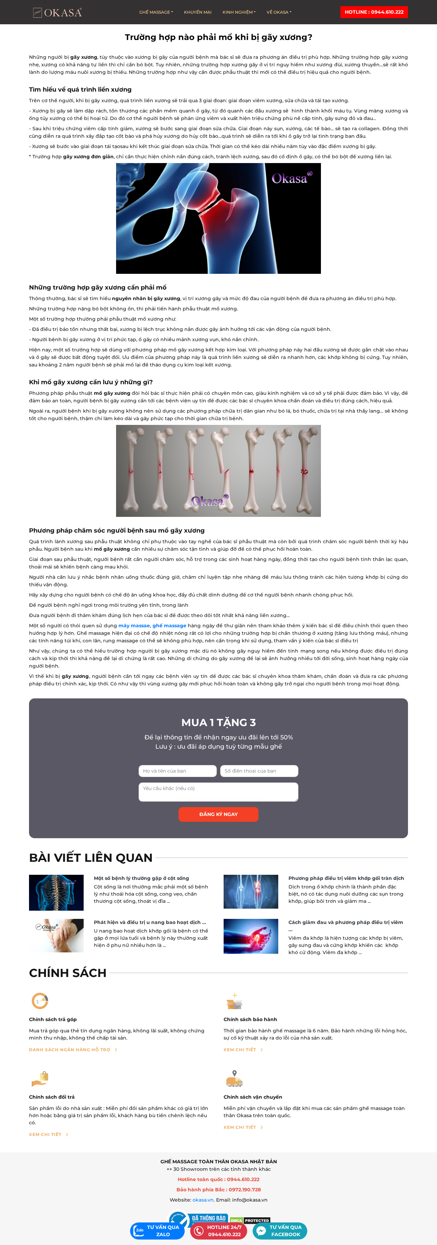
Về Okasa (277, 12)
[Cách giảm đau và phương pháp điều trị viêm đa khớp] (251, 936)
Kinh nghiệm (238, 12)
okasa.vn (203, 1200)
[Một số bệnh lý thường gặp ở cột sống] (56, 893)
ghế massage (169, 625)
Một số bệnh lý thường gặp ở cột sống (141, 878)
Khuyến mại (198, 12)
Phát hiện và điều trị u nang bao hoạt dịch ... (150, 922)
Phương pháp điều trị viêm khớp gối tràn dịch (346, 878)
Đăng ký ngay (218, 814)
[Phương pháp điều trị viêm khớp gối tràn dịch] (251, 892)
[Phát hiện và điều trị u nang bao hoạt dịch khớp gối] (56, 935)
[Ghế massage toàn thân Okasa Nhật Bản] (57, 12)
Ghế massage (154, 12)
